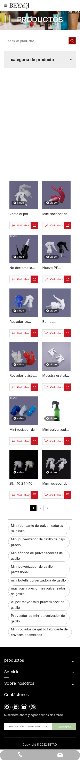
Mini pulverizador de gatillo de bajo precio (38, 542)
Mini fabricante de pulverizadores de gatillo (37, 528)
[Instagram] (32, 707)
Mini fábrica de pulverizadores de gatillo (37, 556)
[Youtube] (24, 707)
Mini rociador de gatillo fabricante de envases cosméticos (39, 632)
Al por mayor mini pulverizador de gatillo (37, 604)
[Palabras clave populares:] (72, 40)
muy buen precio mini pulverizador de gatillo (38, 591)
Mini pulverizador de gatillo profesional (32, 569)
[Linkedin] (16, 707)
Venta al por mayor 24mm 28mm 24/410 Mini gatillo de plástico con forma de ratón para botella (21, 214)
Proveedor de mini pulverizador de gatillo (38, 618)
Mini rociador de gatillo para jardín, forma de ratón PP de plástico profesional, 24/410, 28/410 (56, 483)
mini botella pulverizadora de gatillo (38, 580)
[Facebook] (7, 707)
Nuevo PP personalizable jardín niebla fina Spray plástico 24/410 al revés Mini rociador (55, 268)
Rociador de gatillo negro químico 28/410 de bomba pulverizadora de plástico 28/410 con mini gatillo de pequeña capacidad (23, 322)
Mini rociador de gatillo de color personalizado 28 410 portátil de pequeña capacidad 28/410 (56, 214)
